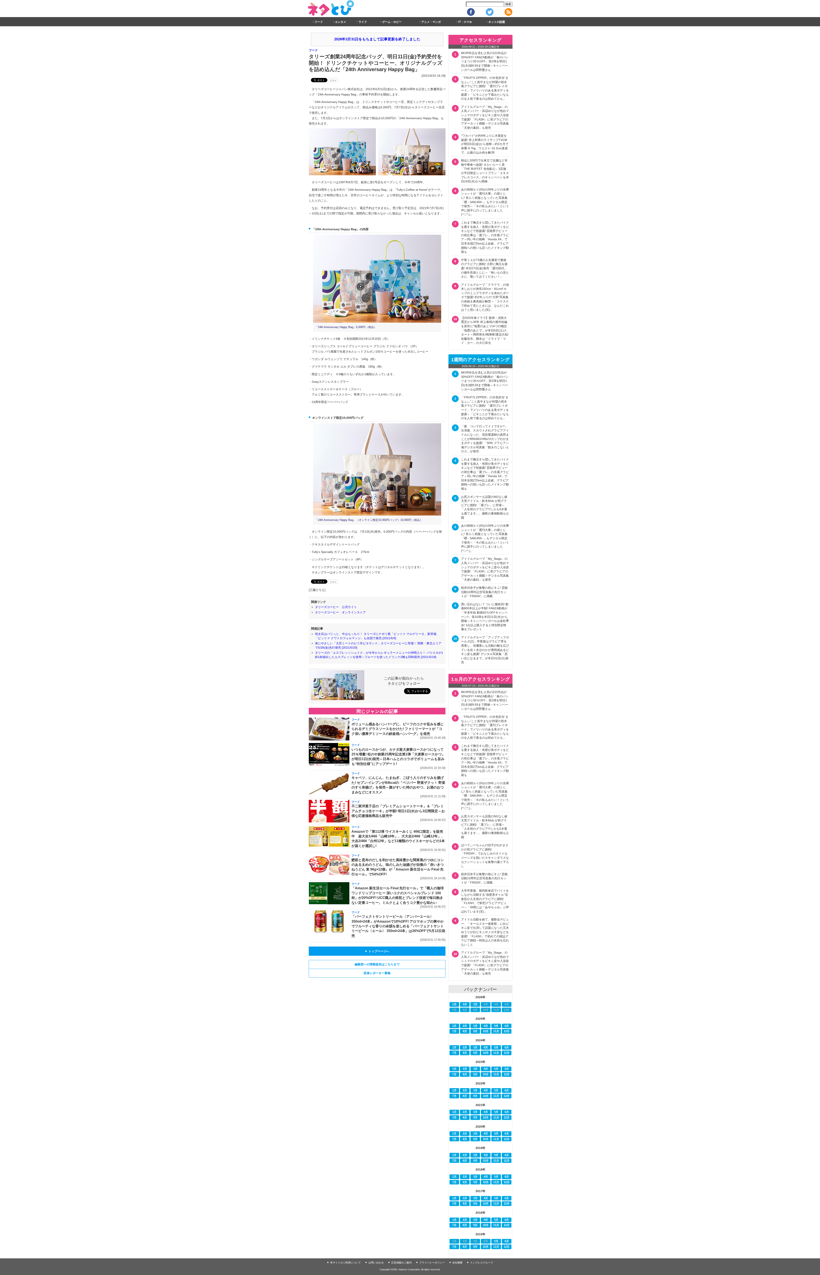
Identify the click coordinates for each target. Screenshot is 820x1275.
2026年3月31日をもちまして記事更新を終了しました (377, 39)
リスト (333, 80)
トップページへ (377, 951)
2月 (465, 1004)
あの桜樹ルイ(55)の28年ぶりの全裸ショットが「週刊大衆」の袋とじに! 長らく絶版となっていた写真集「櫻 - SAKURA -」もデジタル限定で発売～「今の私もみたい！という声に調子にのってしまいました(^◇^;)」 (485, 202)
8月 (465, 1031)
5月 (496, 1025)
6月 (507, 1025)
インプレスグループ (481, 1262)
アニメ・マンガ (431, 22)
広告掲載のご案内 (401, 1262)
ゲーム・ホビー (392, 22)
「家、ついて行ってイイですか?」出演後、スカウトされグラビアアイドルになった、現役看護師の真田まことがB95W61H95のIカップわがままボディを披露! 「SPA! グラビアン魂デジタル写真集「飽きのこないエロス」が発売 (485, 439)
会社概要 (457, 1262)
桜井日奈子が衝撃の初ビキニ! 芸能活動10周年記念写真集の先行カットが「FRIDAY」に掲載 (484, 592)
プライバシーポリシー (432, 1262)
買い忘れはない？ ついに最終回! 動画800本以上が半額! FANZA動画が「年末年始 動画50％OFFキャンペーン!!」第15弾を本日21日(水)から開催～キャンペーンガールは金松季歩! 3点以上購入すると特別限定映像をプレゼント (485, 616)
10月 (486, 1031)
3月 (475, 1004)
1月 (454, 1004)
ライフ (363, 22)
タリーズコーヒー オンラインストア (340, 612)
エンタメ (340, 22)
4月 (486, 1025)
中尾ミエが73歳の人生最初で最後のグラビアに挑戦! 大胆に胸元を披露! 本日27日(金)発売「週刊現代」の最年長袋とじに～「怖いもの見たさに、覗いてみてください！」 (485, 268)
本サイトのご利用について (345, 1262)
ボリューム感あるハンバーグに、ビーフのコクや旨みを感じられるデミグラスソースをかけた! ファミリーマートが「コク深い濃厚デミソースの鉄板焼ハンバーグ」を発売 (397, 729)
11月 (496, 1031)
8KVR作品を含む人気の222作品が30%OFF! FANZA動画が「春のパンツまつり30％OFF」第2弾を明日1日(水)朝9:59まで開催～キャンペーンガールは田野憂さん (484, 61)
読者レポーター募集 (377, 973)
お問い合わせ (376, 1262)
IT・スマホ (465, 22)
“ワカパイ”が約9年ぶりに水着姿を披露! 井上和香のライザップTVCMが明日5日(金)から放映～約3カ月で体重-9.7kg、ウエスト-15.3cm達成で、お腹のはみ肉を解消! (484, 144)
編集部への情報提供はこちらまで (377, 964)
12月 (507, 1031)
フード (319, 22)
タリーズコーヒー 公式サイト (336, 607)
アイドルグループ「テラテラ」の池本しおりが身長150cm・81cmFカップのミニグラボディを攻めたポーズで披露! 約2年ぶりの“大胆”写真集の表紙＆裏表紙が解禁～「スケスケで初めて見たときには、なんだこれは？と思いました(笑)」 (485, 297)
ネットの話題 (496, 22)
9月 (475, 1031)
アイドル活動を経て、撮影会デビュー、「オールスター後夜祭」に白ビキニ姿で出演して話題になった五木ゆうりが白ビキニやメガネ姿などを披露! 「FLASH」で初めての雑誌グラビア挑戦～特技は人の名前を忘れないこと (485, 932)
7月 (454, 1031)
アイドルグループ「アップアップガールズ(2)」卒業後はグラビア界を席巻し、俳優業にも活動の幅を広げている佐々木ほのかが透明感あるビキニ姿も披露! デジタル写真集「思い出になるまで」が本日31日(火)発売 (485, 650)
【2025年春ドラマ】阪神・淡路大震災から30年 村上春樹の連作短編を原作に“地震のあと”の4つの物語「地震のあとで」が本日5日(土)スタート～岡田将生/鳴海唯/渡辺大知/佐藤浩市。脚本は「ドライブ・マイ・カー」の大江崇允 (484, 330)
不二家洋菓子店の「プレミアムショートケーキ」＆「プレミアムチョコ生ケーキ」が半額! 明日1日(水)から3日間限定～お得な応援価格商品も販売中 (398, 811)
